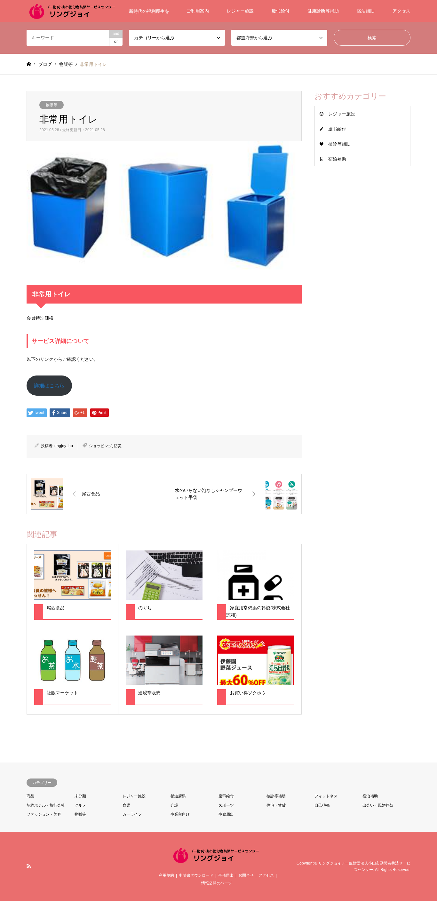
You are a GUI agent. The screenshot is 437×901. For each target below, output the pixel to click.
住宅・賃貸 (276, 805)
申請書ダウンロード (196, 875)
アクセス (401, 10)
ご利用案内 (198, 10)
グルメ (80, 805)
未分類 (80, 796)
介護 (174, 805)
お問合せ (246, 875)
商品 (30, 796)
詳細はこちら (49, 385)
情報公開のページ (216, 883)
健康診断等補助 (323, 10)
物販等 (51, 105)
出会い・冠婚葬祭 (377, 805)
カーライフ (132, 814)
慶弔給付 (281, 10)
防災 (118, 446)
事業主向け (180, 814)
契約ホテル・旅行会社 (46, 805)
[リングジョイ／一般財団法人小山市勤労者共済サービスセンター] (218, 860)
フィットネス (326, 796)
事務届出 (226, 814)
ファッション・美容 (44, 814)
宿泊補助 (366, 10)
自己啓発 (322, 805)
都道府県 (178, 796)
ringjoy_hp (63, 446)
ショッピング (100, 446)
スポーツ (226, 805)
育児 (126, 805)
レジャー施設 (240, 10)
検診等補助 (339, 143)
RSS (29, 866)
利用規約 (166, 875)
